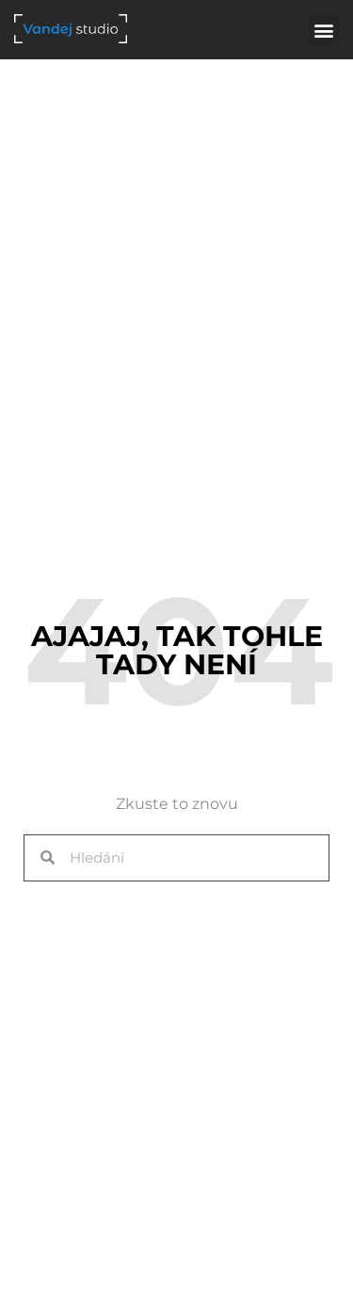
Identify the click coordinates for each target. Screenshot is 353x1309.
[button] (323, 29)
